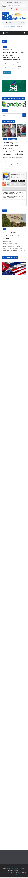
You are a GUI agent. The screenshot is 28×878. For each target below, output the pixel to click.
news (5, 229)
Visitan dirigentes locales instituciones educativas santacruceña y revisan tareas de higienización (13, 148)
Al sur (5, 46)
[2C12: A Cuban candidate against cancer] (14, 220)
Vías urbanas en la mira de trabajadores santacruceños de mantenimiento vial (13, 56)
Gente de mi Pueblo (12, 139)
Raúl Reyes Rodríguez (17, 157)
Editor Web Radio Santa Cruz (10, 243)
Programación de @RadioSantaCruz (14, 27)
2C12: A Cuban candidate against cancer (11, 235)
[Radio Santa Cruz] (3, 33)
